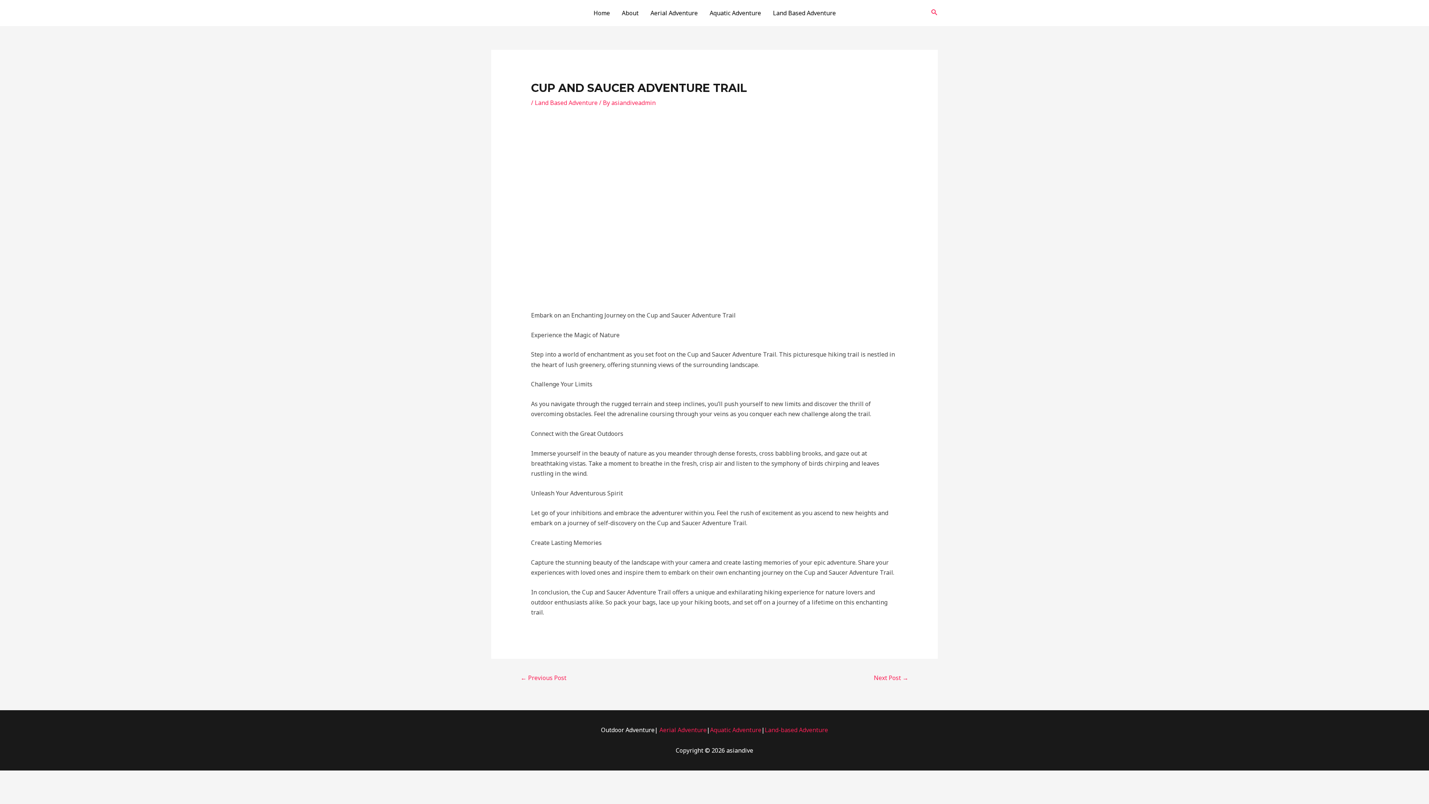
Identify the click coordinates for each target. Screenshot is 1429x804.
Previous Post (543, 678)
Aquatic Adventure (735, 13)
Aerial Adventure (674, 13)
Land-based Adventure (796, 730)
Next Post (891, 678)
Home (602, 13)
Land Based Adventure (804, 13)
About (630, 13)
